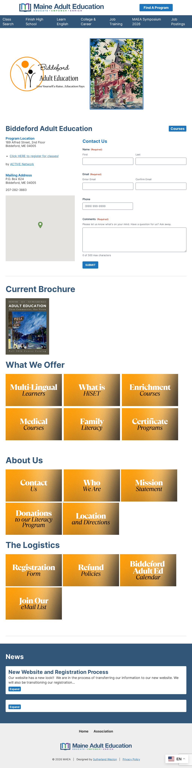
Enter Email (89, 179)
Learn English (62, 21)
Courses (177, 129)
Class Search (8, 21)
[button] (40, 225)
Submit (90, 264)
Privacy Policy (131, 759)
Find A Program (156, 8)
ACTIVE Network (22, 164)
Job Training (116, 21)
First (85, 154)
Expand (15, 689)
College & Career (88, 21)
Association (103, 731)
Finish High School (34, 21)
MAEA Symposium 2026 (146, 21)
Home (83, 731)
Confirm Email (144, 179)
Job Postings (178, 21)
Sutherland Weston (105, 759)
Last (138, 154)
